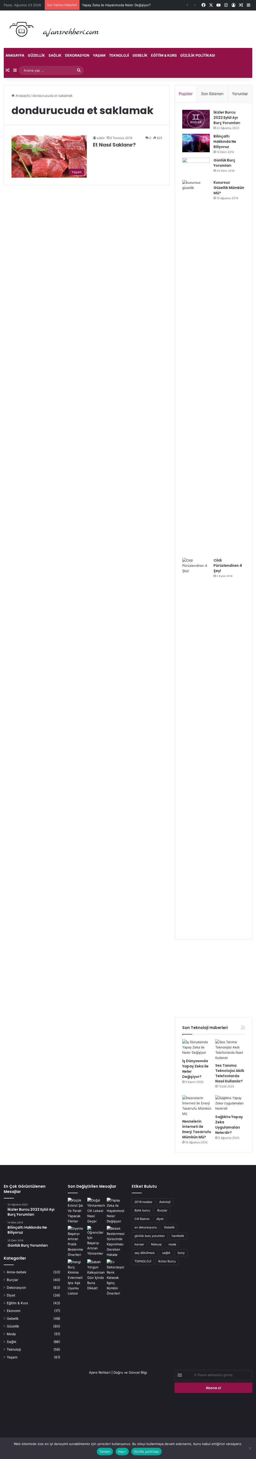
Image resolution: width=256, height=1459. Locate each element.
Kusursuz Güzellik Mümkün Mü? (229, 187)
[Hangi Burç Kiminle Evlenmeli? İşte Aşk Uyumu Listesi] (76, 1277)
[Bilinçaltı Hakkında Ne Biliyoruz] (196, 143)
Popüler (186, 93)
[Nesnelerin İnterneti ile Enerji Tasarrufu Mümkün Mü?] (197, 1105)
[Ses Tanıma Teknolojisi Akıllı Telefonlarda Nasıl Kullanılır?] (229, 1049)
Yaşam (99, 55)
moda (172, 1244)
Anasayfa (15, 55)
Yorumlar (240, 93)
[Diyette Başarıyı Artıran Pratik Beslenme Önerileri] (76, 1241)
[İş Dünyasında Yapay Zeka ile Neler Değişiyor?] (197, 1047)
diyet (160, 1219)
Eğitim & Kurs (164, 55)
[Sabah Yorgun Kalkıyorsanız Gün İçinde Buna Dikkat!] (96, 1275)
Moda (11, 1334)
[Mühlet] (52, 29)
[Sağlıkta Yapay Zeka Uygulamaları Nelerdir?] (229, 1103)
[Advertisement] (213, 978)
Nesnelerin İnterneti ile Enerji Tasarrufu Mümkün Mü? (196, 1129)
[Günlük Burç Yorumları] (196, 167)
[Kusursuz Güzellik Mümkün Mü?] (196, 367)
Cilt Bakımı (142, 1219)
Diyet (11, 1295)
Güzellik (36, 55)
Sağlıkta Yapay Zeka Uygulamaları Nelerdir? (229, 1124)
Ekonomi (13, 1311)
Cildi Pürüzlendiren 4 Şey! (228, 565)
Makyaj (156, 1244)
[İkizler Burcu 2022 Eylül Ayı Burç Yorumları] (196, 119)
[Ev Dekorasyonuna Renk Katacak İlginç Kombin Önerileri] (115, 1277)
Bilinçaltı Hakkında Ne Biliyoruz (225, 141)
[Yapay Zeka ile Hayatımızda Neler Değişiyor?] (115, 1211)
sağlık (166, 1253)
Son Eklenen (212, 93)
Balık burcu (142, 1210)
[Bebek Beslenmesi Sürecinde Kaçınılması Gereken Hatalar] (115, 1241)
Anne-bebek (16, 1272)
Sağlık (55, 55)
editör (101, 138)
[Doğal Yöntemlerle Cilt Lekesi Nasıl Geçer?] (96, 1211)
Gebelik (140, 55)
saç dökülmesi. (144, 1253)
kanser (139, 1244)
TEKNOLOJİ (142, 1261)
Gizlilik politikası (197, 55)
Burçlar (12, 1280)
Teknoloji (119, 55)
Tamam (104, 1452)
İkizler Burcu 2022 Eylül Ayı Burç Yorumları (227, 117)
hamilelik (178, 1236)
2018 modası (143, 1202)
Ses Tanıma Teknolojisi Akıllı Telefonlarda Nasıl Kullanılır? (229, 1073)
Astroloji (164, 1202)
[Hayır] (249, 1448)
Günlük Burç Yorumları (224, 163)
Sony (181, 1253)
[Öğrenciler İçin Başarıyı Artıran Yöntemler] (96, 1241)
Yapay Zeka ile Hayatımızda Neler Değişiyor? (116, 5)
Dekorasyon (77, 55)
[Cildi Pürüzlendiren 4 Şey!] (196, 745)
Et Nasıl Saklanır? (114, 144)
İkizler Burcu (167, 1261)
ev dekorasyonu (145, 1227)
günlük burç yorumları (149, 1236)
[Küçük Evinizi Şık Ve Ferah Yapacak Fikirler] (76, 1211)
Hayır (122, 1452)
